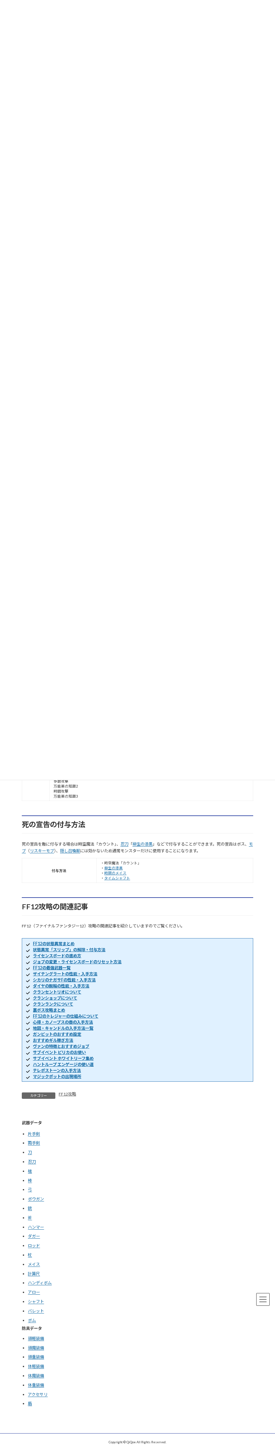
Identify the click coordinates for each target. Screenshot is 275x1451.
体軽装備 (36, 1366)
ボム (32, 1320)
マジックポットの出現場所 (57, 1076)
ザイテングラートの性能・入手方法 (65, 973)
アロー (34, 1292)
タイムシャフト (117, 878)
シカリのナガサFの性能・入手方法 (64, 979)
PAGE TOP (263, 1400)
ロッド (34, 1245)
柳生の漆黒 (142, 844)
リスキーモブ (42, 850)
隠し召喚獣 (70, 850)
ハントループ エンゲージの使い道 (63, 1064)
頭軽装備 (36, 1338)
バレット (36, 1310)
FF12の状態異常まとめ (53, 943)
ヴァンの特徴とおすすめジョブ (61, 1046)
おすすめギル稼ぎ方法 (53, 1040)
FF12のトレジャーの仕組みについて (65, 1016)
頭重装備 (36, 1357)
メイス (34, 1264)
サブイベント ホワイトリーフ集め (63, 1058)
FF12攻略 (67, 1093)
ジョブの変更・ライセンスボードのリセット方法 (77, 961)
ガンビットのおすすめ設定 (57, 1034)
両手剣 (34, 1142)
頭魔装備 (36, 1347)
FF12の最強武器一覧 (51, 967)
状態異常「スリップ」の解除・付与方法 (69, 949)
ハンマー (36, 1227)
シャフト (36, 1301)
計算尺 (34, 1273)
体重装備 (36, 1385)
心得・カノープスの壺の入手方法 (63, 1022)
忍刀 (124, 844)
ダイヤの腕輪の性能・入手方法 (61, 985)
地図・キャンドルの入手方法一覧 (63, 1028)
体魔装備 (36, 1375)
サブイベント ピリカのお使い (59, 1052)
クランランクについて (53, 1004)
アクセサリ (38, 1394)
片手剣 (34, 1133)
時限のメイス (115, 873)
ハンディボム (40, 1282)
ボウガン (36, 1198)
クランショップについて (55, 998)
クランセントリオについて (57, 992)
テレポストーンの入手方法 (57, 1070)
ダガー (34, 1236)
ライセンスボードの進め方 (57, 955)
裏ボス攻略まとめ (49, 1010)
